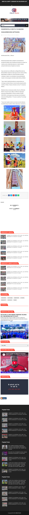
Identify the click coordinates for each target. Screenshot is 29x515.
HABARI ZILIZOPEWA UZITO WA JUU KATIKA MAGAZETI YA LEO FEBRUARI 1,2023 (17, 458)
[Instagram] (17, 4)
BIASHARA (3, 297)
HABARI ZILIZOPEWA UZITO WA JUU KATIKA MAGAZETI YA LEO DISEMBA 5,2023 (17, 470)
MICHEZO (10, 300)
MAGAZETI (3, 300)
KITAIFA (22, 297)
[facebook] (12, 5)
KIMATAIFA (16, 297)
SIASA (15, 300)
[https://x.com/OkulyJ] (14, 4)
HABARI (17, 34)
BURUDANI (10, 297)
